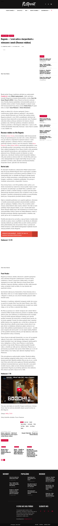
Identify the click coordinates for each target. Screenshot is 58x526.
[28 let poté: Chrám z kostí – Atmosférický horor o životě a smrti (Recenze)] (55, 137)
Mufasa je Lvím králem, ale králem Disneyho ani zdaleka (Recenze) (45, 119)
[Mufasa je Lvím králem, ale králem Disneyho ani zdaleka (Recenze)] (55, 120)
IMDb (6, 413)
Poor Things (22, 426)
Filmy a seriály (5, 35)
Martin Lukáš (7, 46)
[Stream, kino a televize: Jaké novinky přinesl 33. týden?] (55, 78)
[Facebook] (45, 4)
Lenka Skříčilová (43, 61)
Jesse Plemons (32, 426)
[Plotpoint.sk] (29, 4)
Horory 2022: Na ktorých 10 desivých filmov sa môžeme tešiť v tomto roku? (32, 485)
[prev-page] (2, 460)
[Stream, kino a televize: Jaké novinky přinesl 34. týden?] (55, 60)
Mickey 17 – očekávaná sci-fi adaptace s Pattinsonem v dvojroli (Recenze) (45, 131)
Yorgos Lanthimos (23, 424)
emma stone (26, 422)
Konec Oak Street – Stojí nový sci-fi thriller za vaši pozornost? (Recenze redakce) (50, 487)
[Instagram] (48, 4)
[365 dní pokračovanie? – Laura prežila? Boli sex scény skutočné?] (24, 492)
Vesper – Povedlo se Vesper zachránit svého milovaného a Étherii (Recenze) (45, 65)
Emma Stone (10, 136)
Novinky (3, 446)
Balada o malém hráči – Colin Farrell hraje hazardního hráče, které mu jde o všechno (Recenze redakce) (9, 434)
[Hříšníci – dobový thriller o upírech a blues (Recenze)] (55, 126)
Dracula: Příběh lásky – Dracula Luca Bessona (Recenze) (30, 433)
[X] (15, 422)
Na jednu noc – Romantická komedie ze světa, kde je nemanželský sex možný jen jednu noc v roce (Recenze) (45, 71)
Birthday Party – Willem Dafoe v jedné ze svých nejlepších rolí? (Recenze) (50, 495)
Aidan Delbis (14, 145)
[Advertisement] (29, 23)
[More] (18, 422)
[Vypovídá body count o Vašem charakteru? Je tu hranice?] (24, 478)
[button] (51, 10)
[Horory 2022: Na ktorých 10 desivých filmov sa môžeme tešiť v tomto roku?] (24, 485)
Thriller (35, 424)
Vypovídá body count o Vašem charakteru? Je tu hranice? (32, 478)
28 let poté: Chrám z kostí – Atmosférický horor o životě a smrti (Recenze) (46, 137)
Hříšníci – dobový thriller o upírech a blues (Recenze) (45, 125)
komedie (30, 422)
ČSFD (10, 413)
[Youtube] (51, 4)
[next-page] (4, 460)
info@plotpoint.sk (28, 519)
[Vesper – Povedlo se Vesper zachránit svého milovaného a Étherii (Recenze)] (55, 65)
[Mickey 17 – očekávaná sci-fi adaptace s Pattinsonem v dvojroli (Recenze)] (55, 132)
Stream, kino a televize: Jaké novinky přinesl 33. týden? (45, 77)
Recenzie (11, 35)
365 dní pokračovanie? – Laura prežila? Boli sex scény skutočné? (32, 492)
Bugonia (22, 428)
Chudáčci (27, 426)
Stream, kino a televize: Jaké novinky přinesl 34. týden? (45, 59)
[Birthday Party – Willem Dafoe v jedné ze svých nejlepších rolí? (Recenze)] (42, 495)
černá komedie (30, 424)
